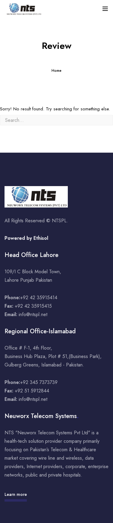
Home (56, 70)
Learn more (16, 494)
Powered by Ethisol (26, 238)
